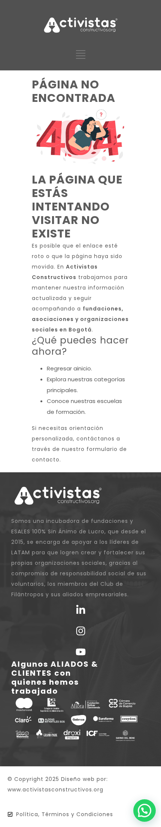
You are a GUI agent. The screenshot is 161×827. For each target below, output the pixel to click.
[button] (144, 810)
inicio (84, 368)
